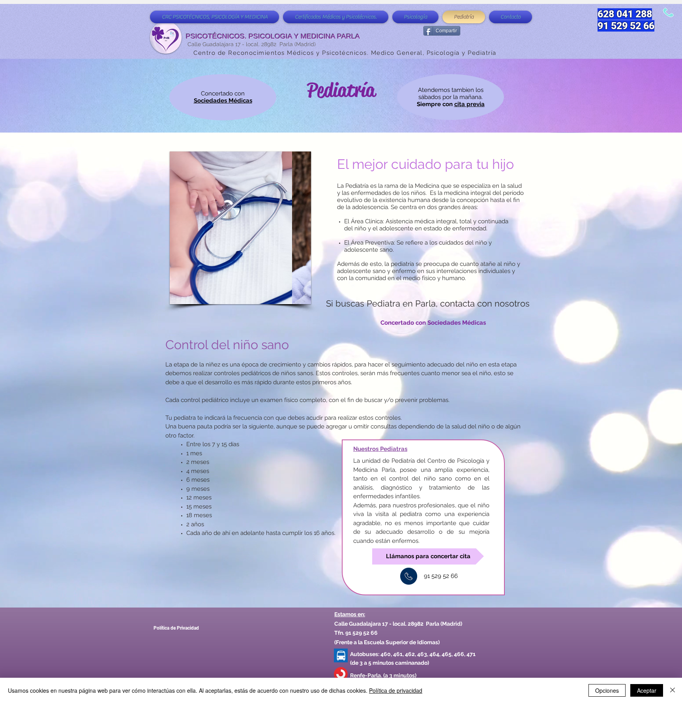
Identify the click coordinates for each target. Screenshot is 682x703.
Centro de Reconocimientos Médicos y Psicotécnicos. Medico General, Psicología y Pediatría (345, 52)
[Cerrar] (672, 690)
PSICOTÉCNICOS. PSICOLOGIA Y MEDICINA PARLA (273, 36)
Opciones (607, 690)
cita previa (469, 104)
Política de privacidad (395, 690)
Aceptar (646, 690)
